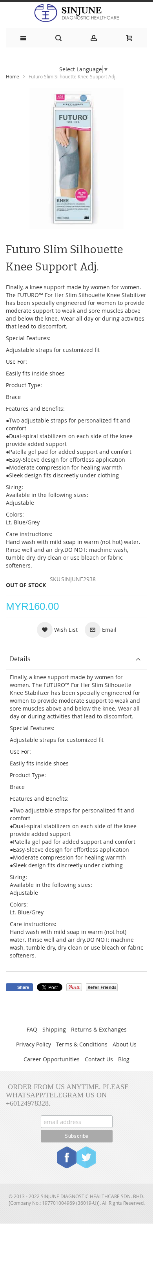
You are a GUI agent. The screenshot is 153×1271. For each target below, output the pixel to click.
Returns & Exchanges (99, 1029)
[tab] (76, 659)
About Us (125, 1044)
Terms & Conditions (81, 1044)
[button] (57, 630)
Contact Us (99, 1059)
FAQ (32, 1029)
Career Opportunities (52, 1059)
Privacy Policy (33, 1044)
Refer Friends (101, 987)
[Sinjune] (76, 13)
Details (20, 659)
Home (12, 76)
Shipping (54, 1029)
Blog (123, 1059)
